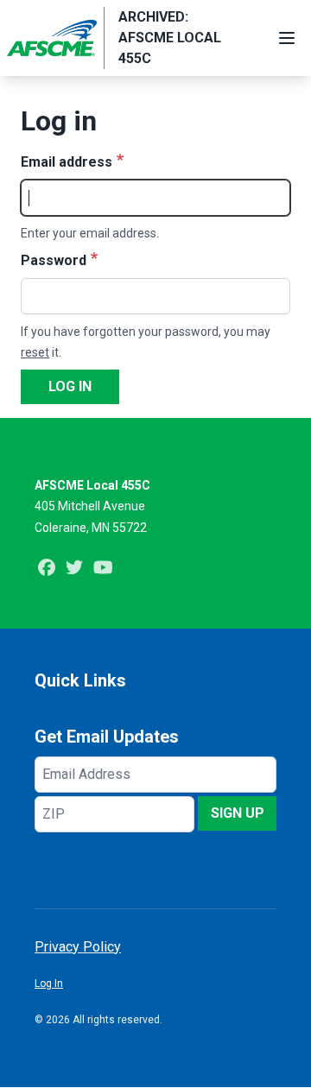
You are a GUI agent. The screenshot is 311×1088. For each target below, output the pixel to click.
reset (35, 352)
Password (53, 260)
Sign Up (237, 813)
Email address (66, 162)
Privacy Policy (78, 947)
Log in (70, 386)
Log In (49, 983)
